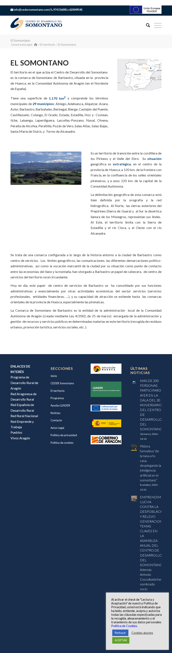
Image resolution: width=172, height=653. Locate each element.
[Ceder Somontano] (35, 44)
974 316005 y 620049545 (67, 9)
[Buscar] (146, 25)
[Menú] (156, 25)
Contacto (56, 420)
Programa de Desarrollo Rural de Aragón (24, 382)
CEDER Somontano (62, 383)
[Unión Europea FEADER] (146, 12)
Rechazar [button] (120, 632)
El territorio (58, 390)
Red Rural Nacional (24, 416)
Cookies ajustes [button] (142, 633)
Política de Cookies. (124, 626)
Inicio (54, 376)
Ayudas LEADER (60, 405)
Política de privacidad (64, 435)
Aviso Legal (57, 427)
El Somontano (20, 40)
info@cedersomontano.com (31, 9)
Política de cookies (62, 442)
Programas (57, 398)
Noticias (55, 413)
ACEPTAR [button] (121, 640)
